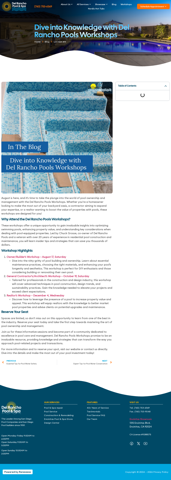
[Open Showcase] (107, 4)
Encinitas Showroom (141, 419)
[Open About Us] (72, 4)
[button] (165, 86)
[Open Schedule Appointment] (165, 6)
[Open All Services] (90, 4)
